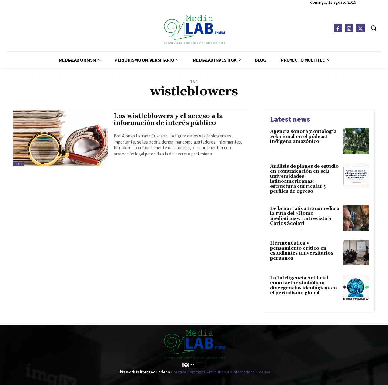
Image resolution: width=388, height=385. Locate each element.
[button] (373, 28)
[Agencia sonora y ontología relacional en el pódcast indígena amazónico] (356, 141)
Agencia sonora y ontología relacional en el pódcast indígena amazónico (303, 136)
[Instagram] (349, 28)
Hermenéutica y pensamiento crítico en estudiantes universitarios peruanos (301, 250)
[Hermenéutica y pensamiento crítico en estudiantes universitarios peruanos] (356, 252)
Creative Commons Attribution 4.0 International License (220, 372)
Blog (19, 164)
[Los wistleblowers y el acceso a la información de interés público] (60, 138)
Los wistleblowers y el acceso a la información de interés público (168, 119)
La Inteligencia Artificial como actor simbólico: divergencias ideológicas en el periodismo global (303, 285)
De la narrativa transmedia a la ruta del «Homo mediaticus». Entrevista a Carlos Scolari (304, 216)
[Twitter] (360, 28)
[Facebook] (338, 28)
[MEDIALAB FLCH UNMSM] (194, 29)
